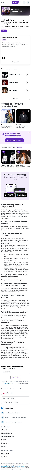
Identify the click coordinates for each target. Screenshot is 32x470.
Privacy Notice (11, 466)
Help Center (5, 453)
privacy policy (6, 383)
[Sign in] (24, 2)
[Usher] (8, 118)
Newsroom (4, 443)
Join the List (15, 377)
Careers (3, 446)
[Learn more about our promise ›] (7, 408)
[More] (28, 7)
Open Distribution (6, 433)
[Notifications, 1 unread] (28, 2)
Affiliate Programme (7, 436)
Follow (4, 31)
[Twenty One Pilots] (8, 159)
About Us (4, 430)
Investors (4, 440)
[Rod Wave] (23, 118)
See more (15, 98)
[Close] (28, 133)
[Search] (21, 2)
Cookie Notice (20, 466)
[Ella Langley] (23, 159)
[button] (6, 2)
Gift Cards (4, 457)
